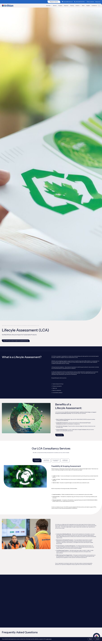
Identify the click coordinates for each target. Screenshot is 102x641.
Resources (97, 1)
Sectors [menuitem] (54, 5)
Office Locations (90, 1)
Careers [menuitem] (77, 5)
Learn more (48, 639)
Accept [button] (97, 639)
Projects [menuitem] (60, 5)
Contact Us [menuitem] (94, 5)
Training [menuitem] (72, 5)
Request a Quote (54, 1)
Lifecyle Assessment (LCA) (33, 325)
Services (7, 325)
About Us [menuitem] (66, 5)
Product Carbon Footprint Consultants (18, 325)
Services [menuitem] (48, 5)
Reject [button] (90, 639)
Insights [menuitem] (88, 5)
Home (3, 325)
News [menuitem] (83, 5)
